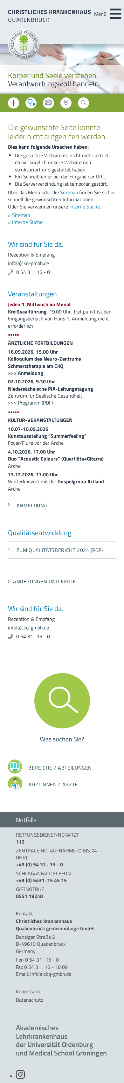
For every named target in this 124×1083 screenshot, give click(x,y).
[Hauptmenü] (115, 14)
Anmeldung (32, 505)
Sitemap (69, 192)
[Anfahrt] (66, 104)
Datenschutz (29, 1000)
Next (114, 70)
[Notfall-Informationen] (13, 102)
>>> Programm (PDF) (30, 402)
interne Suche (84, 206)
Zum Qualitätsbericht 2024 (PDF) (60, 550)
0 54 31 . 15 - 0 (33, 272)
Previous (9, 70)
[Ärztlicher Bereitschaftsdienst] (31, 102)
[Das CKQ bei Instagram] (20, 1076)
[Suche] (83, 104)
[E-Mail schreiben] (48, 104)
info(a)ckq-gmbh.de (28, 263)
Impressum (28, 991)
